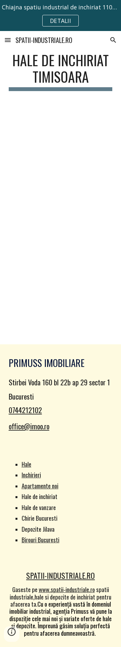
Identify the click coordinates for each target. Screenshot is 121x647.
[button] (7, 40)
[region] (60, 15)
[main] (60, 71)
